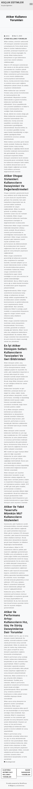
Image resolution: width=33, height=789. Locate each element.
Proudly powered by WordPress (16, 783)
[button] (31, 4)
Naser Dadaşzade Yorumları (25, 772)
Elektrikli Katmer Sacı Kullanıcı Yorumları (8, 773)
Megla (12, 785)
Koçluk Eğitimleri (12, 2)
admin (8, 36)
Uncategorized (10, 762)
